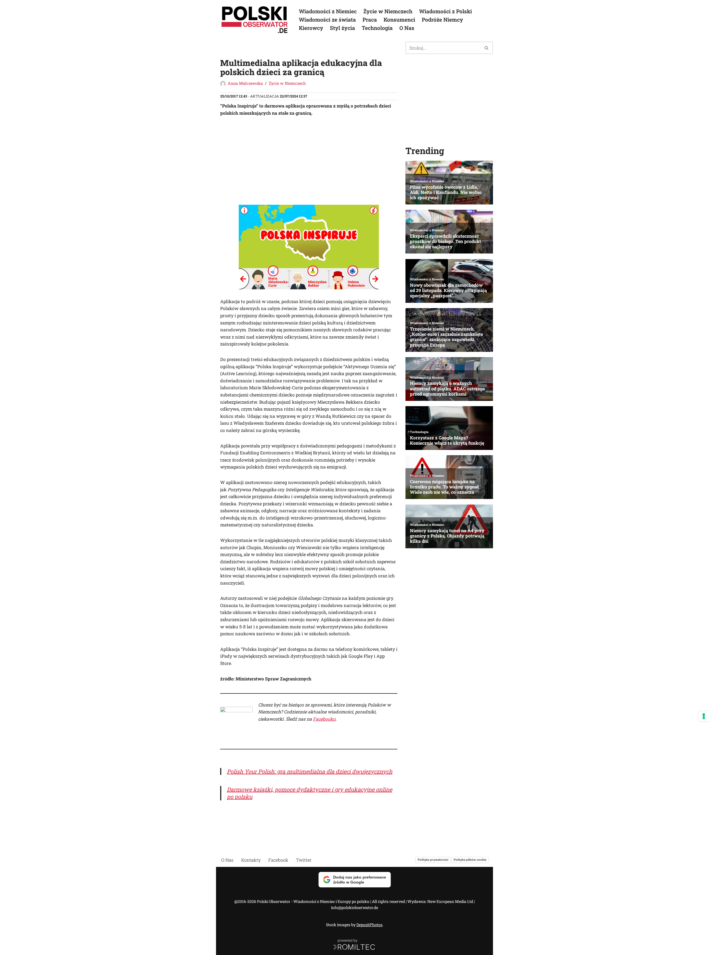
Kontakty (251, 860)
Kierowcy (311, 27)
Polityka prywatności (433, 860)
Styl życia (342, 27)
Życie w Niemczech (387, 11)
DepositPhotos (369, 924)
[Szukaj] (487, 48)
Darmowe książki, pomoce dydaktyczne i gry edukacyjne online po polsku (309, 793)
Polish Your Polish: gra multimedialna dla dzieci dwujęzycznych (309, 771)
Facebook (278, 860)
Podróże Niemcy (442, 19)
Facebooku (324, 719)
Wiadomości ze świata (327, 19)
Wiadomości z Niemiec (328, 11)
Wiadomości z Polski (445, 11)
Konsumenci (399, 19)
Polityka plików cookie (470, 860)
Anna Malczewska (245, 83)
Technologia (377, 27)
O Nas (406, 27)
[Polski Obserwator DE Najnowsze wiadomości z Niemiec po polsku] (254, 19)
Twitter (304, 860)
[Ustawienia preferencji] (703, 716)
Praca (370, 19)
